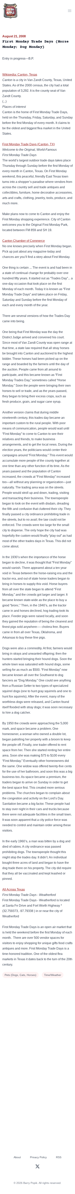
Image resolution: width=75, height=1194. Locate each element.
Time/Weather (52, 974)
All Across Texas (13, 889)
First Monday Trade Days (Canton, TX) (28, 144)
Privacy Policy (38, 1157)
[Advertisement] (37, 1018)
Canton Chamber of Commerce (23, 240)
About (17, 1157)
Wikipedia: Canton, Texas (19, 74)
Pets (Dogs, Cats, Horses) (20, 974)
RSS (58, 1157)
